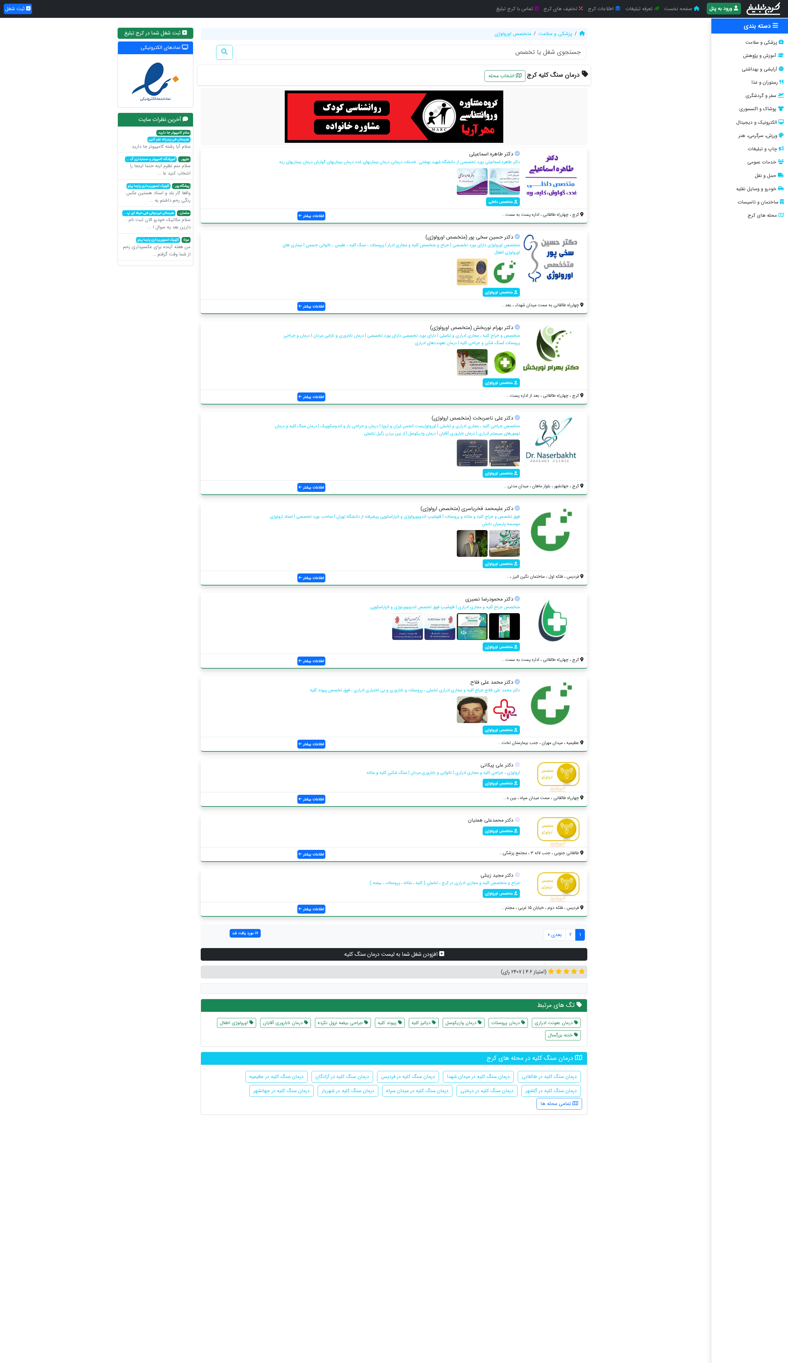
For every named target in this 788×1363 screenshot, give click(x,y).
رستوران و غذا (764, 82)
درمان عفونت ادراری (554, 1023)
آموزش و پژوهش (759, 55)
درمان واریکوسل (461, 1023)
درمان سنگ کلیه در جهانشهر (281, 1091)
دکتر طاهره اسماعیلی (491, 154)
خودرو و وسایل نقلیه (756, 189)
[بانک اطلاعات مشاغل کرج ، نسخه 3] (763, 9)
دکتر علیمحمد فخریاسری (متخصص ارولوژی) (466, 509)
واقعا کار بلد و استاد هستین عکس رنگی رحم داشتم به (158, 193)
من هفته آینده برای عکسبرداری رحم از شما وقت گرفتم (157, 247)
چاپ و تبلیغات (762, 149)
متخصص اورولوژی (513, 34)
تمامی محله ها (557, 1104)
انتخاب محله (502, 76)
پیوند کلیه (388, 1023)
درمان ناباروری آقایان (283, 1023)
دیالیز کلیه (422, 1023)
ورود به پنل (722, 8)
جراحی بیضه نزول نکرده (341, 1023)
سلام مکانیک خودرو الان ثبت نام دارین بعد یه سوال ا (157, 220)
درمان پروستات (506, 1023)
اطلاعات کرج (601, 9)
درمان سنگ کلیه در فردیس (408, 1076)
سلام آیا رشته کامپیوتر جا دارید (161, 140)
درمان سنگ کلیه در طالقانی (549, 1076)
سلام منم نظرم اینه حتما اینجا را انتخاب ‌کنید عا (158, 166)
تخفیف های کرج (561, 9)
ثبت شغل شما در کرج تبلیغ (153, 33)
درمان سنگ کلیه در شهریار (348, 1091)
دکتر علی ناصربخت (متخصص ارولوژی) (472, 418)
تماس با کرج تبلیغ (515, 9)
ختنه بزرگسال (561, 1035)
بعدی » (555, 935)
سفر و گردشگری (761, 95)
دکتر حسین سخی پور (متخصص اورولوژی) (469, 237)
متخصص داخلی (501, 202)
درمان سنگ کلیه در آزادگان (342, 1076)
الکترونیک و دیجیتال (756, 122)
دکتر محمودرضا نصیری (489, 599)
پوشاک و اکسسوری (757, 109)
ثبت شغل (15, 9)
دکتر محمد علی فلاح (491, 682)
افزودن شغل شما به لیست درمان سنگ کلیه (391, 954)
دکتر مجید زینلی (496, 875)
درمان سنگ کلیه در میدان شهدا (478, 1076)
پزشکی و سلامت (761, 42)
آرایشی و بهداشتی (759, 69)
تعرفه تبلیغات (639, 9)
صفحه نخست (679, 9)
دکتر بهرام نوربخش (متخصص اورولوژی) (471, 328)
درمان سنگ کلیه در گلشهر (551, 1091)
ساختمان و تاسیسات (758, 202)
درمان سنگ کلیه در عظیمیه (276, 1076)
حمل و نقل (765, 175)
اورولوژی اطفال (234, 1023)
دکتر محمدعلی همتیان (490, 820)
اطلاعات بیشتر (313, 216)
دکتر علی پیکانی (496, 765)
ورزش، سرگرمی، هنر (757, 135)
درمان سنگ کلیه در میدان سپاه (417, 1091)
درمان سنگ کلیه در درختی (486, 1091)
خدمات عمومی (761, 162)
